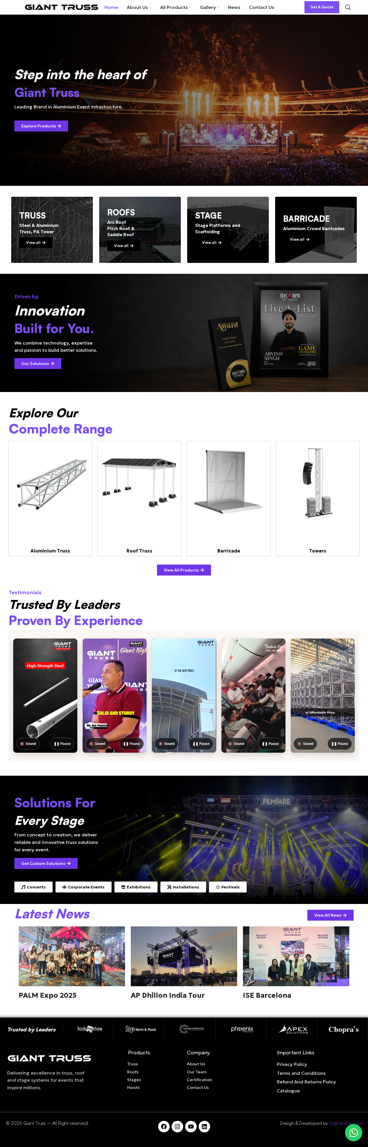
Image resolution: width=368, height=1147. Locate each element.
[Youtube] (191, 1126)
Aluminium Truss (50, 551)
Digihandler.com (345, 1123)
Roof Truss (139, 551)
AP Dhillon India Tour (168, 995)
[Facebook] (164, 1126)
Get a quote (322, 7)
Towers (317, 551)
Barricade (228, 551)
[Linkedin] (204, 1126)
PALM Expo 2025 (47, 995)
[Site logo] (61, 6)
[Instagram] (177, 1126)
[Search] (348, 7)
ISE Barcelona (267, 995)
